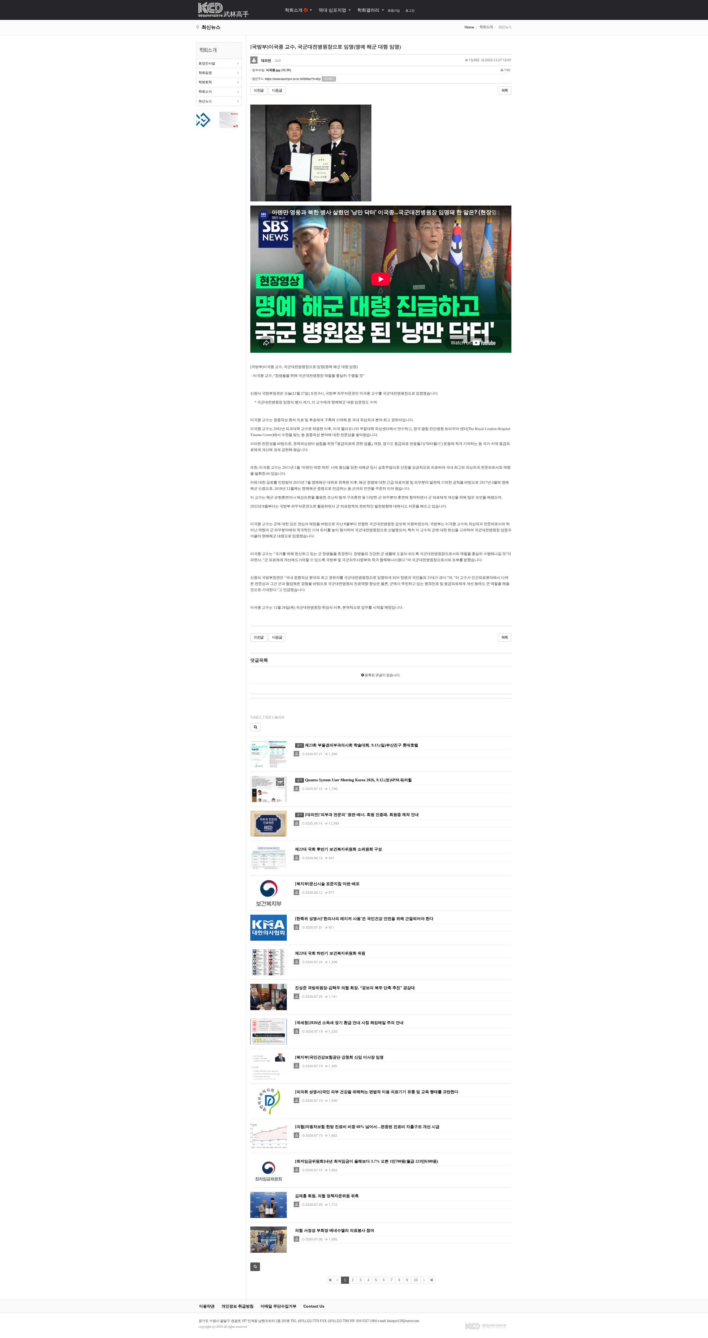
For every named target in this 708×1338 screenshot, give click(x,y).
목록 (504, 90)
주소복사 (329, 79)
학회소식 (205, 92)
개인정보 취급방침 (238, 1306)
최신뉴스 (205, 101)
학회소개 (294, 10)
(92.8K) (278, 70)
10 (416, 1280)
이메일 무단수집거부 (278, 1306)
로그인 (410, 10)
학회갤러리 (368, 10)
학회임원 (205, 73)
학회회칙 (205, 82)
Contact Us (313, 1306)
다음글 (277, 90)
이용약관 (207, 1306)
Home (469, 27)
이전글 (259, 90)
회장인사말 (207, 63)
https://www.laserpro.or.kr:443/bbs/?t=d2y (293, 78)
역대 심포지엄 (332, 10)
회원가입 (394, 10)
